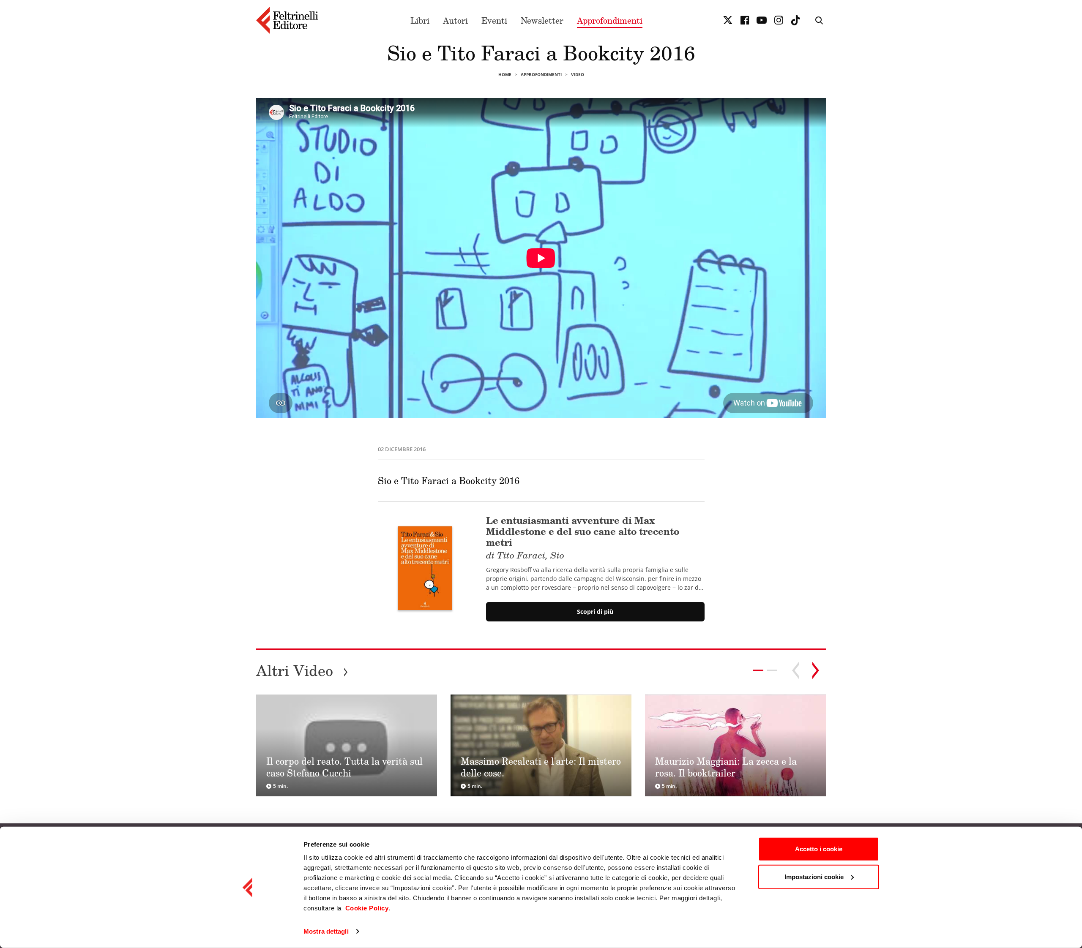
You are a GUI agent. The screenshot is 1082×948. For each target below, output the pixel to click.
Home (504, 74)
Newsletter (542, 20)
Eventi (494, 20)
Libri (419, 20)
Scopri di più (595, 611)
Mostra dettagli (326, 931)
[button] (772, 670)
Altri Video (302, 670)
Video (577, 74)
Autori (455, 20)
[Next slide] (816, 670)
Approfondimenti (609, 20)
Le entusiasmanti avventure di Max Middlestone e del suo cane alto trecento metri (582, 537)
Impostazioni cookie (814, 876)
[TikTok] (795, 20)
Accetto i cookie (818, 849)
